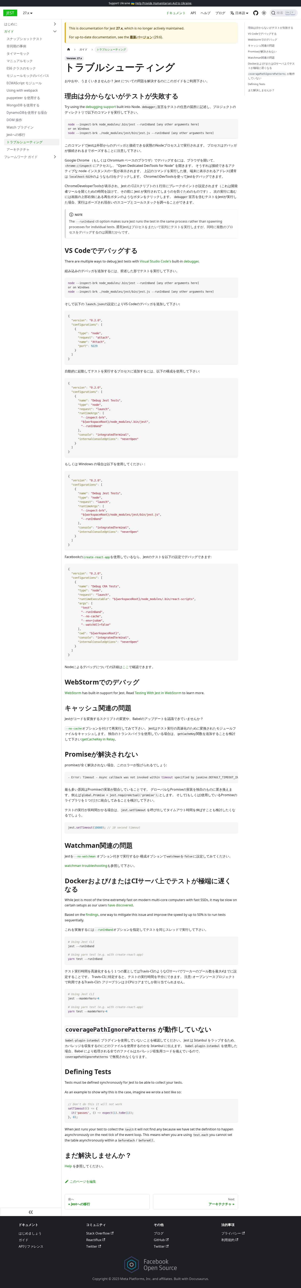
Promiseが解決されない (262, 51)
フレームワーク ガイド (21, 157)
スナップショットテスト (25, 38)
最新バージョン (141, 37)
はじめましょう (30, 1233)
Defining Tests (256, 84)
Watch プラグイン (20, 127)
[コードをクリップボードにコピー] (233, 124)
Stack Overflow (98, 1233)
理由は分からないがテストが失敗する (270, 28)
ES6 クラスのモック (21, 68)
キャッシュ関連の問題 (261, 46)
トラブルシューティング (25, 142)
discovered (124, 905)
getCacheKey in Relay (98, 739)
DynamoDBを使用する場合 (27, 112)
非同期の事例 (16, 46)
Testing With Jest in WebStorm (158, 693)
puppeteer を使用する (23, 97)
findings (92, 914)
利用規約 (227, 1240)
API (193, 13)
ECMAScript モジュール (24, 83)
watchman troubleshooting (86, 865)
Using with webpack (22, 90)
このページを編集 (83, 1181)
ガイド (9, 31)
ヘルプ (205, 13)
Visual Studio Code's (155, 261)
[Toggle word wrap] (225, 777)
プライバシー (231, 1233)
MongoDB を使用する (23, 105)
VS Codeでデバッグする (262, 34)
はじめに (10, 24)
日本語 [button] (240, 13)
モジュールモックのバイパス (28, 75)
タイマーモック (18, 53)
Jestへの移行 (16, 134)
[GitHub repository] (256, 13)
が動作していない (271, 76)
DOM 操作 (14, 120)
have (111, 905)
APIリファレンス (31, 1246)
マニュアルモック (20, 61)
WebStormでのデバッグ (262, 40)
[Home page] (68, 49)
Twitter (91, 1246)
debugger (191, 261)
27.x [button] (26, 13)
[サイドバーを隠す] (30, 1212)
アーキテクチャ (18, 149)
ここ (125, 667)
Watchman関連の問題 (261, 57)
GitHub (159, 1240)
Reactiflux (93, 1240)
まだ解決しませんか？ (261, 90)
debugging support (101, 107)
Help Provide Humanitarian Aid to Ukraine (163, 3)
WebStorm (73, 693)
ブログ (220, 13)
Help (68, 1166)
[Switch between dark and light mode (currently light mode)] (264, 13)
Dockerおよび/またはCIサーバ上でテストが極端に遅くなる (271, 66)
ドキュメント (176, 13)
